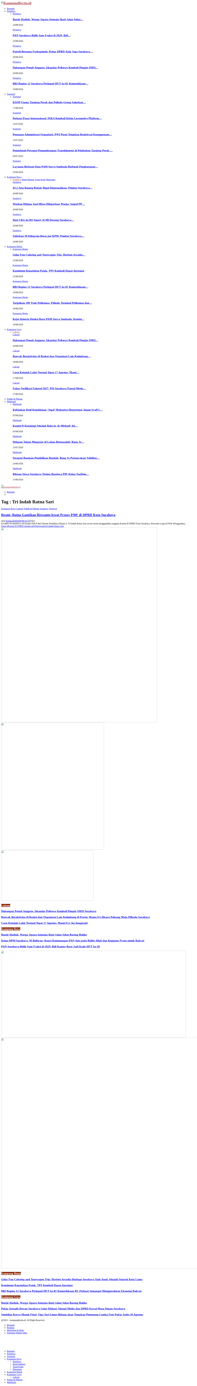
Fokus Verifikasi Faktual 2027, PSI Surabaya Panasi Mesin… (49, 388)
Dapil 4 (4, 526)
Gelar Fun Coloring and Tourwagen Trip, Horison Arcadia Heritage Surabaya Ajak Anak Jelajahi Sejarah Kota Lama (71, 1279)
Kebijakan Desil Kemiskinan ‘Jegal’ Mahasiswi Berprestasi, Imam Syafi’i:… (58, 409)
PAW (35, 526)
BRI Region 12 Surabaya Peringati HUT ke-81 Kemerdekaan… (50, 83)
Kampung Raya (14, 177)
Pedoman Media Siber (17, 1333)
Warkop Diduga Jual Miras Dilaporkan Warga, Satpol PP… (49, 203)
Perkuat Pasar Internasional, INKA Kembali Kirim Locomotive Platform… (57, 118)
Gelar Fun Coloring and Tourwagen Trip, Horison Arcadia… (49, 254)
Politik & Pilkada (14, 399)
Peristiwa (11, 11)
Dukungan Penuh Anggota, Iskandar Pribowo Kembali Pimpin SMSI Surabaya (48, 911)
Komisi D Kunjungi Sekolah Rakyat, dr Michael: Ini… (45, 425)
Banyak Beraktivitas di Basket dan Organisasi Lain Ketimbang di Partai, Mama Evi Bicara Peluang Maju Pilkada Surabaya (75, 917)
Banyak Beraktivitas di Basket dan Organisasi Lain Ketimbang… (52, 356)
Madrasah (11, 401)
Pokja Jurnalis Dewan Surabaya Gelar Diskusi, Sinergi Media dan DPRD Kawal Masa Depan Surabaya (63, 1308)
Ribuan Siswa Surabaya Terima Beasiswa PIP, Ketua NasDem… (51, 474)
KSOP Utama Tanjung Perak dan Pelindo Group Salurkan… (49, 102)
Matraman (17, 1369)
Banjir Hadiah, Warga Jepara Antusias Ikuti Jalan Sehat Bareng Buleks (44, 934)
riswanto (41, 526)
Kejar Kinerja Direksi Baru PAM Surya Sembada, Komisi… (48, 319)
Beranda (11, 8)
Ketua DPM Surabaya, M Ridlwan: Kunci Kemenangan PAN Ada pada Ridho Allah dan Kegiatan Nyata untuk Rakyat (72, 940)
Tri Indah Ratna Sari (54, 526)
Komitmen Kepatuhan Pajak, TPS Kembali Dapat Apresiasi (48, 270)
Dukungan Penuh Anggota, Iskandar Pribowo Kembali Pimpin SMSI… (55, 67)
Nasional (11, 94)
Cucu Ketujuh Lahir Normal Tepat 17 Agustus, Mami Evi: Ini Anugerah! (44, 923)
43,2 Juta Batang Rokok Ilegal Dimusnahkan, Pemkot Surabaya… (52, 187)
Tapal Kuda (18, 1367)
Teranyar (53, 508)
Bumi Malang (19, 1364)
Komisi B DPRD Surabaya (20, 526)
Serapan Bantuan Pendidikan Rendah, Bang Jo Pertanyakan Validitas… (56, 457)
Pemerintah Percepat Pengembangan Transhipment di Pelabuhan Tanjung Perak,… (63, 150)
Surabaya (17, 182)
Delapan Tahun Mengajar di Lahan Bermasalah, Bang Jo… (48, 441)
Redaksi (10, 1327)
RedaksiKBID (12, 521)
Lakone (16, 334)
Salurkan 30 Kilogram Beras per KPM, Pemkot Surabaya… (48, 236)
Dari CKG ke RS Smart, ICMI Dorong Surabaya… (43, 220)
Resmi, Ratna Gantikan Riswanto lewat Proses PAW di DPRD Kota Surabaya (58, 515)
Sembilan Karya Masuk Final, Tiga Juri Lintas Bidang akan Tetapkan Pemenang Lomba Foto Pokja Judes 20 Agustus (72, 1314)
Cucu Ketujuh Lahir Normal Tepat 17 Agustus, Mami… (46, 372)
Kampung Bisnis (14, 246)
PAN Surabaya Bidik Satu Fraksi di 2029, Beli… (42, 35)
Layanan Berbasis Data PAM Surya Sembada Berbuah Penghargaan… (55, 166)
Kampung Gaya (14, 329)
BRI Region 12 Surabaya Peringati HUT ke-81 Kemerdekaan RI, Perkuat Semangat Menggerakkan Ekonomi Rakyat (71, 1291)
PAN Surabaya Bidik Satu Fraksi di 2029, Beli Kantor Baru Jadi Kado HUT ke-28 (50, 946)
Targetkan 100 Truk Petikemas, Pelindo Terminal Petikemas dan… (52, 302)
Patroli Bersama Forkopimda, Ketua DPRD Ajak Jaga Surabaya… (53, 51)
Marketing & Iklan (15, 1330)
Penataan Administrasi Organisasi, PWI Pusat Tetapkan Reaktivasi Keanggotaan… (62, 134)
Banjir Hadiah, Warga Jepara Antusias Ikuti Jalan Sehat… (48, 19)
